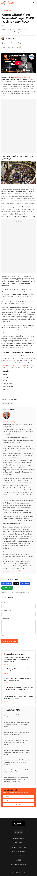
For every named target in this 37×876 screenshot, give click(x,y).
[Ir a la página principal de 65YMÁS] (8, 3)
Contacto (18, 856)
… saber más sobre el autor (12, 571)
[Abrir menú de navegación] (34, 3)
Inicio (2, 26)
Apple (5, 380)
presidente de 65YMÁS (22, 77)
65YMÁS (6, 371)
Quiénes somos (18, 839)
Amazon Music (8, 387)
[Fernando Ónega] (2, 38)
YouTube (6, 390)
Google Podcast (8, 383)
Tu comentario (5, 618)
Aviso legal (18, 843)
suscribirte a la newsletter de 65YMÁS (13, 365)
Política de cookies (18, 851)
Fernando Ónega (10, 38)
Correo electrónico (6, 610)
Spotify (5, 377)
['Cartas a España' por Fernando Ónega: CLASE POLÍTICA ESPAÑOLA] (31, 57)
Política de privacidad (18, 847)
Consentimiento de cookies (19, 864)
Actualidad (8, 10)
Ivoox (5, 374)
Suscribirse (18, 804)
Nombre (3, 602)
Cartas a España (7, 403)
